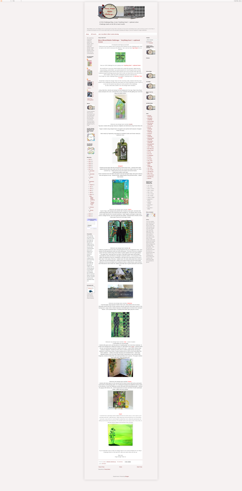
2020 (89, 163)
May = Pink (149, 173)
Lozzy (88, 69)
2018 (89, 167)
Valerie (88, 91)
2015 (89, 215)
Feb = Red (149, 160)
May (91, 190)
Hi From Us (93, 34)
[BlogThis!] (126, 461)
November (92, 174)
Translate (151, 42)
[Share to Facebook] (129, 461)
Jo (129, 248)
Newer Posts (101, 466)
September (91, 181)
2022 (89, 159)
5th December (150, 121)
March (91, 194)
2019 (89, 165)
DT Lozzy (149, 153)
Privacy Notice (150, 175)
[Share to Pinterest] (130, 461)
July (91, 186)
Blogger (127, 476)
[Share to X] (127, 461)
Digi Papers (135, 48)
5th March (104, 463)
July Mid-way (150, 171)
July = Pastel (150, 169)
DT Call (149, 152)
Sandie (130, 124)
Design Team (150, 150)
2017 (89, 169)
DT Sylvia (149, 158)
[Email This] (125, 461)
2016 (89, 214)
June (91, 188)
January (91, 210)
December (92, 170)
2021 (89, 161)
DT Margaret (150, 155)
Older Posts (139, 466)
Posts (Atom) (107, 469)
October (91, 177)
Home (87, 34)
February (92, 207)
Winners (149, 178)
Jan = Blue (149, 168)
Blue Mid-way (150, 148)
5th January (150, 126)
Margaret (89, 60)
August (91, 184)
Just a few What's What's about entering (108, 34)
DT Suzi (149, 157)
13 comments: (120, 461)
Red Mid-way (150, 176)
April (91, 192)
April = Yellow (150, 146)
